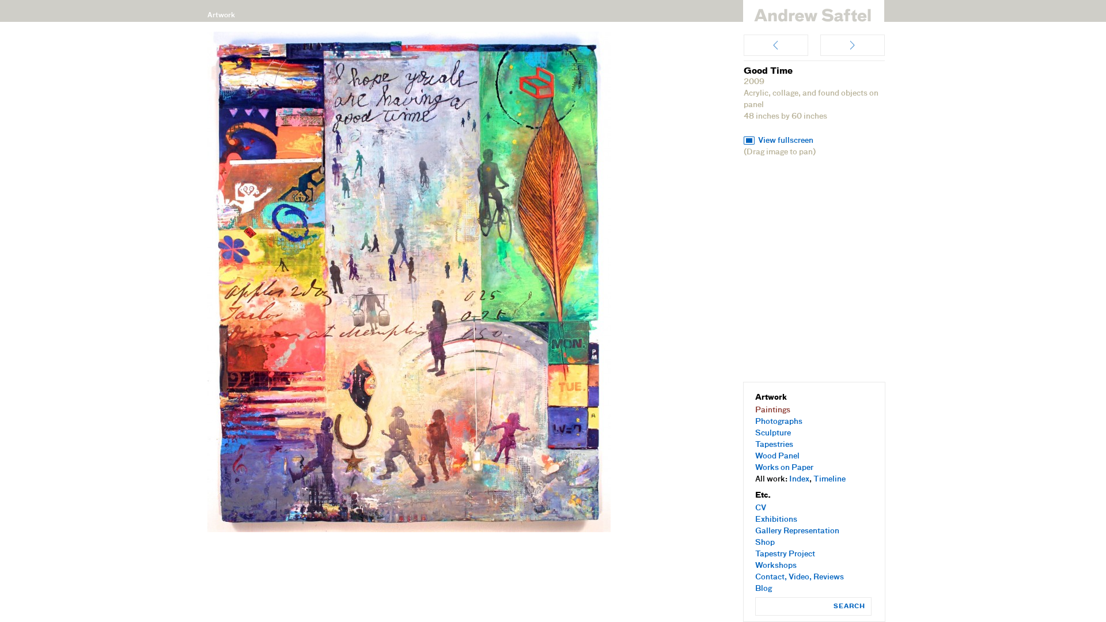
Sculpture (773, 433)
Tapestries (774, 445)
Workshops (776, 566)
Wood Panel (777, 456)
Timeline (829, 479)
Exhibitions (776, 520)
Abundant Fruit (776, 45)
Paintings (772, 410)
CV (760, 508)
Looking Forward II (852, 45)
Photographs (778, 422)
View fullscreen (785, 141)
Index (799, 479)
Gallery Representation (797, 531)
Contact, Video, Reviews (799, 577)
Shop (765, 543)
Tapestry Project (785, 554)
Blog (763, 589)
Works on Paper (784, 468)
